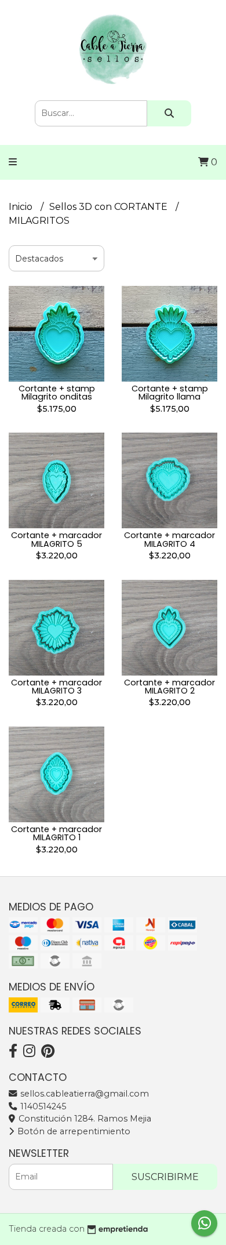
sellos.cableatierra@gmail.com (83, 1093)
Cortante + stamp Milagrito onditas (57, 392)
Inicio (22, 206)
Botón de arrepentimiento (72, 1131)
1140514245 (42, 1106)
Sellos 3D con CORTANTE (109, 206)
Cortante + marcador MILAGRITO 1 (56, 833)
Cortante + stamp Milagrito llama (170, 392)
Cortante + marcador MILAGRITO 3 (56, 686)
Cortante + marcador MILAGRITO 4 (169, 539)
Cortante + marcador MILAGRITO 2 (169, 686)
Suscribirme (165, 1176)
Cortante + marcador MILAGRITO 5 (56, 539)
